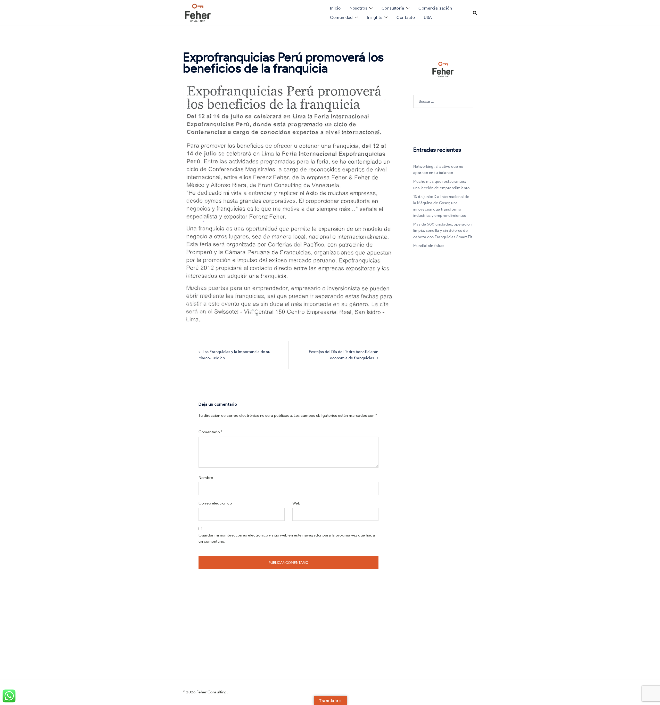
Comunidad (341, 17)
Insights (374, 17)
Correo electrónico (215, 503)
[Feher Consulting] (197, 12)
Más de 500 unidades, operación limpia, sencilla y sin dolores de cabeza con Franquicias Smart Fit (443, 230)
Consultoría (393, 8)
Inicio (335, 8)
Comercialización (435, 8)
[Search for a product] (475, 13)
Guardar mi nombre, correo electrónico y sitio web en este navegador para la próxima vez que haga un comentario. (287, 538)
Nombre (206, 477)
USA (428, 17)
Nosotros (358, 8)
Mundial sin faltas (428, 245)
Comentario (210, 432)
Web (296, 503)
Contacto (406, 17)
